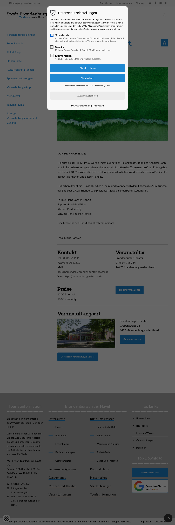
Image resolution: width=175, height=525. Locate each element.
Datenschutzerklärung (81, 106)
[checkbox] (51, 35)
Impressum (98, 106)
